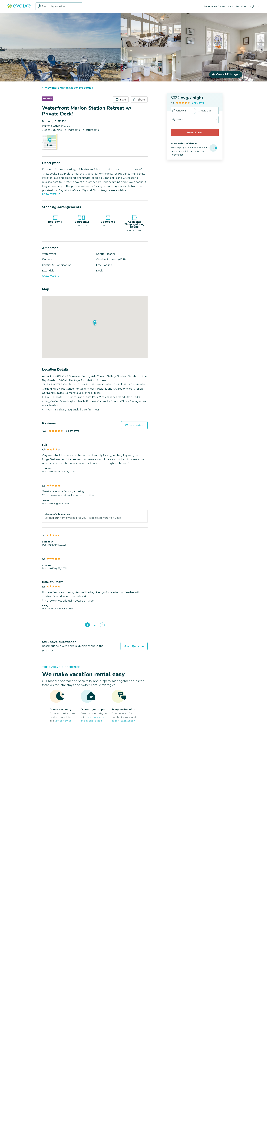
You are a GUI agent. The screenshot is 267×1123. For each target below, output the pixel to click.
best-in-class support (123, 720)
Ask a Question (134, 646)
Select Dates (194, 132)
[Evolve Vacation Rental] (19, 7)
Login (252, 6)
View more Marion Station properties (69, 87)
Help (230, 6)
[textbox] (59, 6)
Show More (49, 193)
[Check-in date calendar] (173, 111)
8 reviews (197, 102)
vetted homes (63, 720)
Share (141, 99)
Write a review (134, 425)
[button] (195, 119)
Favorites (240, 6)
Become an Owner (214, 6)
